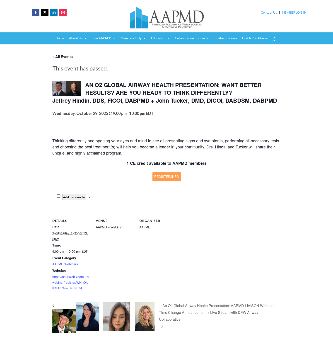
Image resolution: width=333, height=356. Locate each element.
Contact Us (269, 12)
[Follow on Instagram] (63, 12)
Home (60, 38)
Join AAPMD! (101, 38)
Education (158, 38)
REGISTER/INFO (166, 176)
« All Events (62, 56)
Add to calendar (74, 197)
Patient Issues (226, 38)
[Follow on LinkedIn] (54, 12)
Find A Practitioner (255, 38)
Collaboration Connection (193, 38)
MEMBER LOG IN (294, 12)
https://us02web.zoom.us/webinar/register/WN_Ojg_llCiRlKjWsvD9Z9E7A (71, 282)
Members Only (131, 38)
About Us (76, 38)
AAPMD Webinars (65, 264)
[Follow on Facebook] (35, 12)
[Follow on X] (44, 12)
